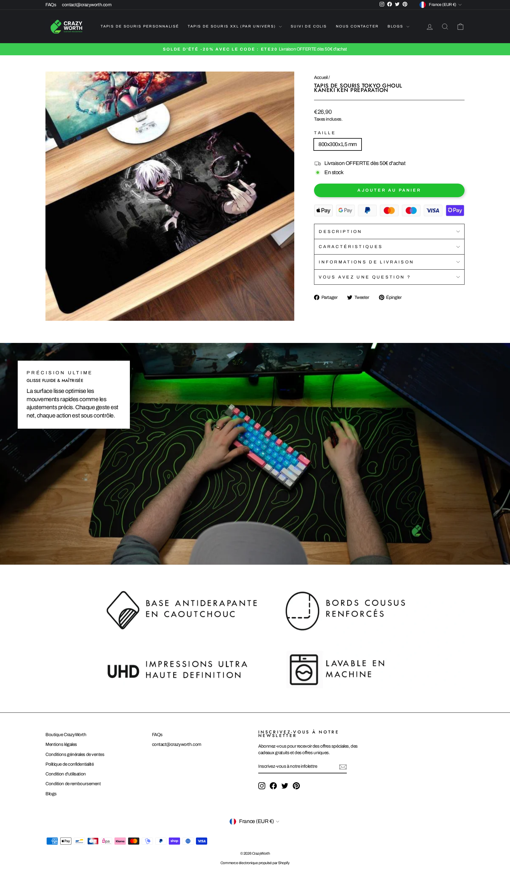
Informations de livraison (366, 262)
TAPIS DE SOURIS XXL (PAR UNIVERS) (232, 26)
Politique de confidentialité (69, 764)
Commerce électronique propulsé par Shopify (255, 863)
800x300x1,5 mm (337, 144)
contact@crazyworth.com (86, 4)
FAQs (50, 4)
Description (340, 231)
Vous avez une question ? (365, 277)
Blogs (51, 793)
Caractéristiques (351, 246)
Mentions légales (61, 744)
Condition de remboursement (73, 783)
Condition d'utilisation (65, 774)
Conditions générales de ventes (74, 754)
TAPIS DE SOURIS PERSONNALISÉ (140, 26)
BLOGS (396, 26)
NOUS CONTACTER (357, 26)
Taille (325, 132)
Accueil (321, 77)
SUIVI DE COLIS (309, 26)
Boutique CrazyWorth (65, 734)
